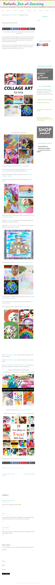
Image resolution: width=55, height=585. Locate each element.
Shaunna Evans (22, 458)
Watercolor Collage (21, 165)
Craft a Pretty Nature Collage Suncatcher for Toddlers (16, 365)
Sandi (3, 513)
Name (3, 561)
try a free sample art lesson (25, 409)
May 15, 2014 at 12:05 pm (5, 529)
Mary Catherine (5, 527)
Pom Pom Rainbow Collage (10, 354)
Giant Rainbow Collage (11, 359)
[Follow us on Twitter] (41, 44)
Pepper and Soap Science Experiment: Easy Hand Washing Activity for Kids (44, 119)
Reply (3, 521)
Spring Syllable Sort (43, 146)
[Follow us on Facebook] (38, 44)
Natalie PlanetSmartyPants (8, 500)
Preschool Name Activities (43, 102)
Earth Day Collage (26, 306)
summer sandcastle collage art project (24, 262)
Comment (4, 549)
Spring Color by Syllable (44, 148)
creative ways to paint (21, 413)
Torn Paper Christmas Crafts (13, 225)
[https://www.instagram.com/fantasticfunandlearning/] (46, 44)
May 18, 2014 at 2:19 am (5, 502)
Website (4, 569)
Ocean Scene (10, 220)
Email (3, 565)
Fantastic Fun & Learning (27, 4)
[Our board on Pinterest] (44, 44)
